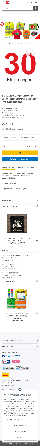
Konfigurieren (20, 431)
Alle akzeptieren (20, 425)
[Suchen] (35, 8)
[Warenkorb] (36, 2)
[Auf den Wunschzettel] (33, 53)
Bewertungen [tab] (8, 167)
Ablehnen (20, 438)
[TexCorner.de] (11, 2)
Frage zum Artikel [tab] (26, 167)
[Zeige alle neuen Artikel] (37, 206)
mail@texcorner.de (14, 277)
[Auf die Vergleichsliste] (27, 53)
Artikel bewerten (10, 183)
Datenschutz (18, 419)
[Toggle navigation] (3, 1)
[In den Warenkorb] (3, 48)
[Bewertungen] (17, 318)
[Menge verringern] (4, 146)
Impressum (8, 419)
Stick (11, 113)
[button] (27, 2)
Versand (20, 129)
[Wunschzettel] (31, 2)
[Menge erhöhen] (35, 146)
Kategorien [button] (7, 200)
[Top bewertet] (37, 281)
